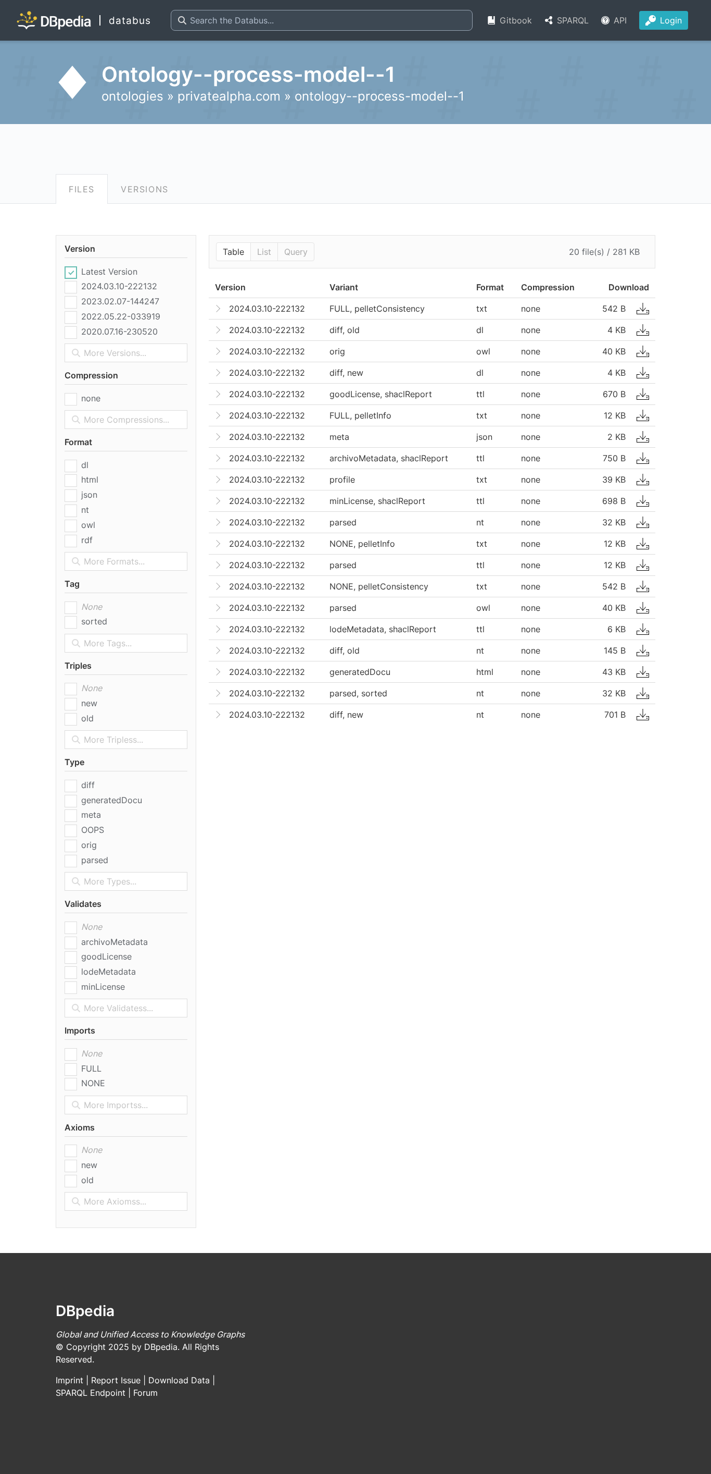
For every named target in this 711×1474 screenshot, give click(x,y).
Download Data (179, 1380)
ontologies (132, 96)
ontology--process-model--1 (379, 96)
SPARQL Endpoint (90, 1392)
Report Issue (116, 1380)
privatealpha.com (229, 96)
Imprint (69, 1380)
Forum (145, 1392)
